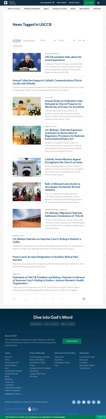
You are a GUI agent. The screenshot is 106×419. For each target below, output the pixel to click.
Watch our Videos (68, 324)
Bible (7, 376)
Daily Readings (46, 3)
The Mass (33, 376)
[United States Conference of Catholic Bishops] (10, 2)
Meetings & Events (62, 362)
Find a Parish (61, 3)
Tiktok (99, 402)
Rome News (17, 46)
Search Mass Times (37, 362)
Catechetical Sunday (13, 387)
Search (98, 3)
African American (12, 362)
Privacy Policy (72, 414)
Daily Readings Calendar (54, 3)
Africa (7, 360)
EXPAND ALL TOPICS (12, 394)
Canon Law (9, 382)
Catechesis (9, 385)
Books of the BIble (37, 360)
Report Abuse (74, 3)
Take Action (59, 357)
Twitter (74, 402)
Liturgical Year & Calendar (40, 368)
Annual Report (10, 365)
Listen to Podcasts (51, 324)
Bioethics (9, 379)
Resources (83, 360)
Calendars (83, 362)
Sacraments (34, 371)
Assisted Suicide (11, 373)
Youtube (84, 402)
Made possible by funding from (16, 409)
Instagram (94, 402)
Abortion (8, 357)
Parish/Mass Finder (87, 357)
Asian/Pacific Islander (13, 371)
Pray (56, 365)
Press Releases (29, 41)
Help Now (89, 3)
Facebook (79, 402)
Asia (6, 368)
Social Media (84, 368)
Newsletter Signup (87, 365)
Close (100, 417)
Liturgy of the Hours (38, 373)
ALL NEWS (16, 41)
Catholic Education (12, 390)
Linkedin (89, 402)
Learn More (71, 341)
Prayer (32, 365)
